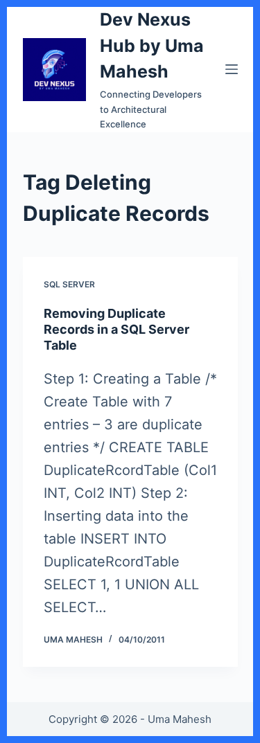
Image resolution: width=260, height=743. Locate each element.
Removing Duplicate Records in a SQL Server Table (116, 329)
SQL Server (69, 284)
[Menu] (231, 69)
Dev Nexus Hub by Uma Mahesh (152, 45)
